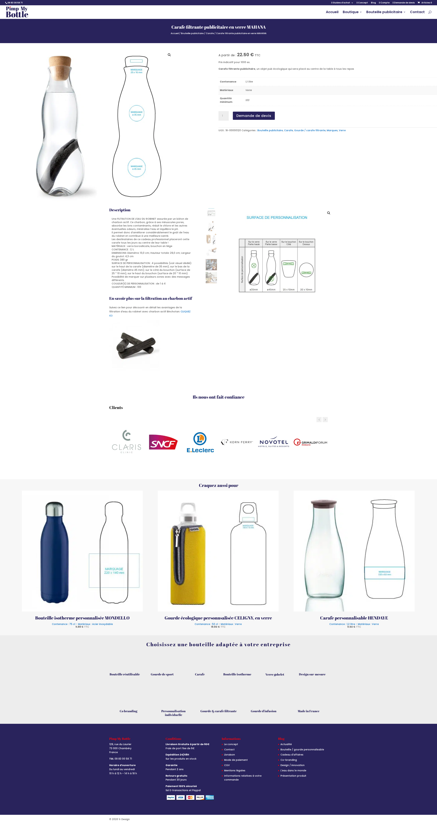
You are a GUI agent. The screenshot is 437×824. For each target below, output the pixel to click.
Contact (417, 12)
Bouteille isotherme (237, 674)
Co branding (128, 711)
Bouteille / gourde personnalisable (302, 749)
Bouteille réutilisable (125, 674)
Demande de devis (404, 3)
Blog (373, 3)
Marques (332, 130)
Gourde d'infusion (263, 711)
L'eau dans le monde (293, 770)
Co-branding (288, 760)
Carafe (210, 33)
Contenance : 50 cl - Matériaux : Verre (218, 625)
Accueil (332, 12)
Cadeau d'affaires (291, 754)
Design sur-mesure (312, 674)
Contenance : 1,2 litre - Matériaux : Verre (354, 625)
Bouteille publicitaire (384, 12)
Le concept (231, 744)
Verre (342, 130)
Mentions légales (234, 770)
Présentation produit (293, 775)
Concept (363, 3)
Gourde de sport (162, 674)
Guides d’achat (341, 3)
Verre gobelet (274, 674)
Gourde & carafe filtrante (218, 711)
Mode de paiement (236, 760)
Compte (385, 3)
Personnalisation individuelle (173, 713)
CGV (227, 765)
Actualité (286, 744)
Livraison (229, 754)
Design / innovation (292, 765)
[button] (169, 55)
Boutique (351, 12)
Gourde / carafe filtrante (310, 130)
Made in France (308, 711)
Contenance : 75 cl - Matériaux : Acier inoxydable (82, 625)
